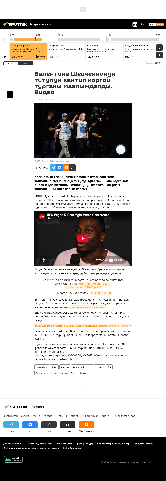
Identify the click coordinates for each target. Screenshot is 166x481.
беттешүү (99, 367)
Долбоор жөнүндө (13, 443)
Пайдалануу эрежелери (39, 443)
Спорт (54, 367)
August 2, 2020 (101, 293)
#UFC (106, 284)
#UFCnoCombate (89, 284)
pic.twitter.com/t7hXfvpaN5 (83, 287)
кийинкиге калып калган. (87, 307)
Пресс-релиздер (84, 443)
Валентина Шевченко (82, 367)
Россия (47, 415)
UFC (109, 367)
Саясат (25, 415)
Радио (36, 415)
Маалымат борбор (124, 415)
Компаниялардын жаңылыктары (114, 443)
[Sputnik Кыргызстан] (16, 27)
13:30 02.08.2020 (43, 99)
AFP (38, 161)
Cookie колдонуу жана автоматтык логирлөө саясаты (31, 448)
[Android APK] (13, 459)
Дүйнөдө (65, 367)
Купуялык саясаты (144, 443)
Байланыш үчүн (63, 443)
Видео (105, 415)
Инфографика (89, 415)
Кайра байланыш (72, 448)
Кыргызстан (10, 415)
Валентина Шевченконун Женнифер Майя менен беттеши (61, 373)
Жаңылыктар (42, 367)
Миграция (61, 415)
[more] (10, 94)
